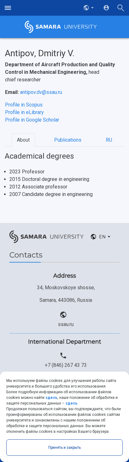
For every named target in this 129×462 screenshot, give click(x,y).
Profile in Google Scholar (32, 120)
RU (109, 140)
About (23, 140)
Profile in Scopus (24, 105)
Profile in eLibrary (24, 112)
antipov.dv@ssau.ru (41, 92)
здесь (51, 397)
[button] (89, 8)
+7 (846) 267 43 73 (66, 365)
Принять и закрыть (64, 447)
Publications (67, 140)
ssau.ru (66, 324)
